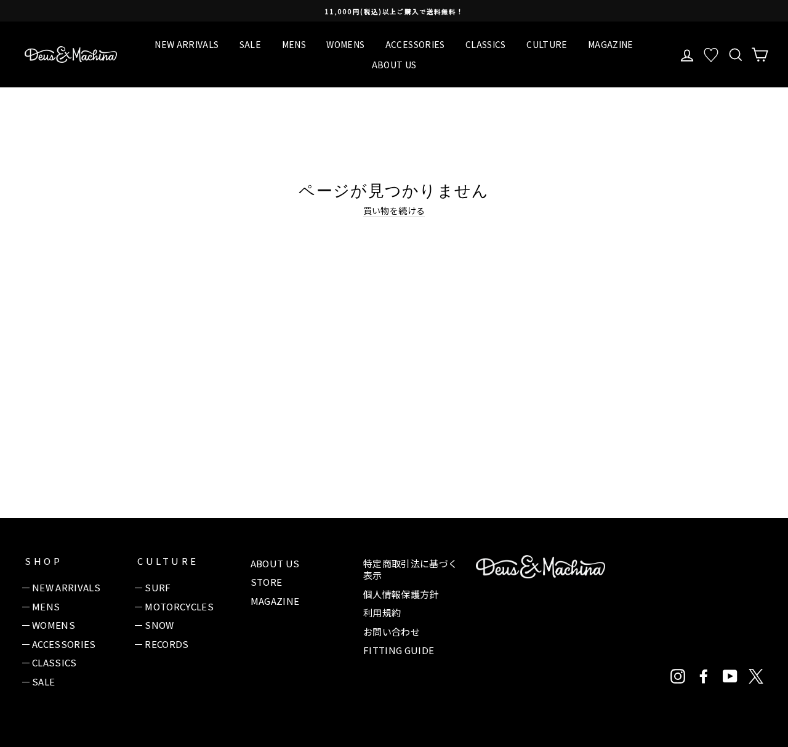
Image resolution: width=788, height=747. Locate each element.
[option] (394, 10)
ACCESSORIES (415, 44)
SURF (158, 587)
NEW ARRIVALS (187, 44)
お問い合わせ (391, 631)
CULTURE (546, 44)
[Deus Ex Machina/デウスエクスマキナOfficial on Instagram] (677, 676)
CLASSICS (485, 44)
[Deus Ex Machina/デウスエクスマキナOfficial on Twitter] (756, 676)
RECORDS (166, 643)
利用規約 (382, 612)
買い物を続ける (394, 211)
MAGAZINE (610, 44)
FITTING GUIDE (399, 650)
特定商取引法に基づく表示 (410, 569)
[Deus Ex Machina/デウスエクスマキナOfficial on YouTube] (730, 676)
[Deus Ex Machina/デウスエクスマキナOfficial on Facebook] (703, 676)
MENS (294, 44)
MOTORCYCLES (179, 606)
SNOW (159, 624)
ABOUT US (394, 64)
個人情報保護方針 (401, 594)
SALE (250, 44)
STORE (267, 581)
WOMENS (345, 44)
